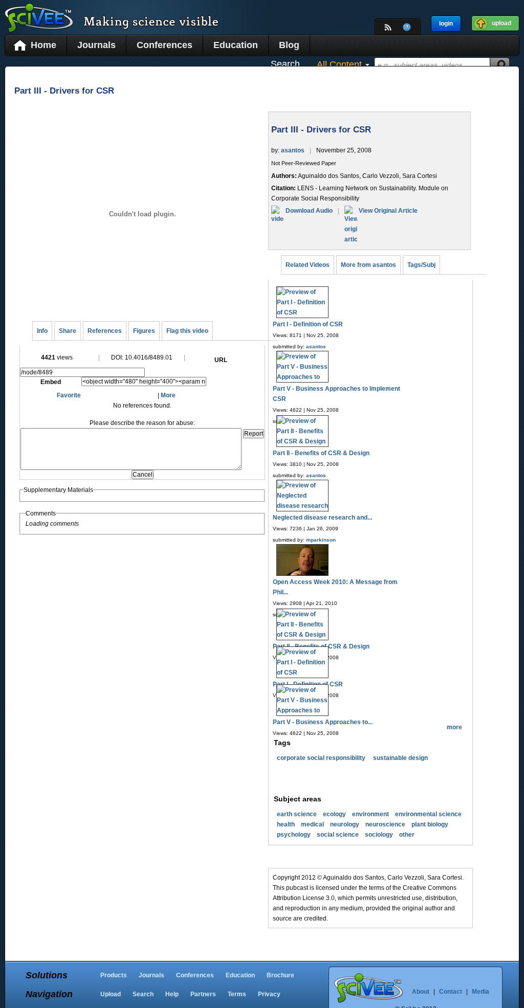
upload (501, 23)
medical (312, 824)
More (168, 395)
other (406, 834)
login (446, 23)
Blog (289, 45)
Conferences (164, 45)
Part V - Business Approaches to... (323, 722)
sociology (379, 834)
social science (338, 834)
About (420, 991)
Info (42, 330)
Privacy (269, 994)
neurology (344, 824)
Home (43, 45)
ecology (334, 814)
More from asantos (368, 264)
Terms (237, 994)
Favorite (69, 395)
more (454, 727)
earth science (297, 814)
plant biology (429, 824)
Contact (450, 991)
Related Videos (308, 264)
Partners (203, 994)
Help (172, 994)
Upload (110, 994)
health (286, 824)
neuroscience (385, 824)
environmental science (428, 814)
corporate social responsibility (321, 757)
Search (143, 994)
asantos (292, 150)
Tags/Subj (421, 264)
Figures (144, 330)
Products (113, 975)
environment (370, 814)
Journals (96, 45)
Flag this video (187, 330)
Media (480, 991)
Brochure (280, 975)
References (105, 330)
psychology (294, 834)
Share (67, 330)
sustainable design (400, 757)
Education (235, 45)
